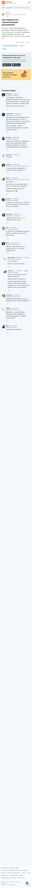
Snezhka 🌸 (11, 270)
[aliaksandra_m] (3, 114)
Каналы (24, 872)
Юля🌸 (8, 242)
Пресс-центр (21, 877)
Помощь (3, 872)
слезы (21, 45)
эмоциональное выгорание (10, 45)
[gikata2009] (3, 94)
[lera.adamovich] (3, 138)
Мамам (21, 875)
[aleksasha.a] (5, 258)
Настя (7, 178)
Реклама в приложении (13, 872)
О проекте (13, 877)
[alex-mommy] (3, 309)
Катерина (8, 94)
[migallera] (3, 199)
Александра (9, 113)
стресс (4, 49)
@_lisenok (9, 7)
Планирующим (5, 877)
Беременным (13, 875)
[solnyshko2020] (3, 296)
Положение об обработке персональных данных (14, 870)
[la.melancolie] (3, 326)
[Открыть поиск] (29, 3)
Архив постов (5, 875)
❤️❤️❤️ (8, 308)
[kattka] (3, 215)
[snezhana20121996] (5, 271)
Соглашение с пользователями (9, 867)
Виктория (8, 154)
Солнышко (9, 295)
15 (29, 42)
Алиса (8, 13)
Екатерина (9, 214)
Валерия (8, 137)
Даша (7, 325)
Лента (3, 7)
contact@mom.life (12, 884)
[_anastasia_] (3, 179)
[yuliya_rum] (3, 243)
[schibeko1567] (3, 165)
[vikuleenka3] (3, 155)
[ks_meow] (3, 228)
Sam (7, 227)
